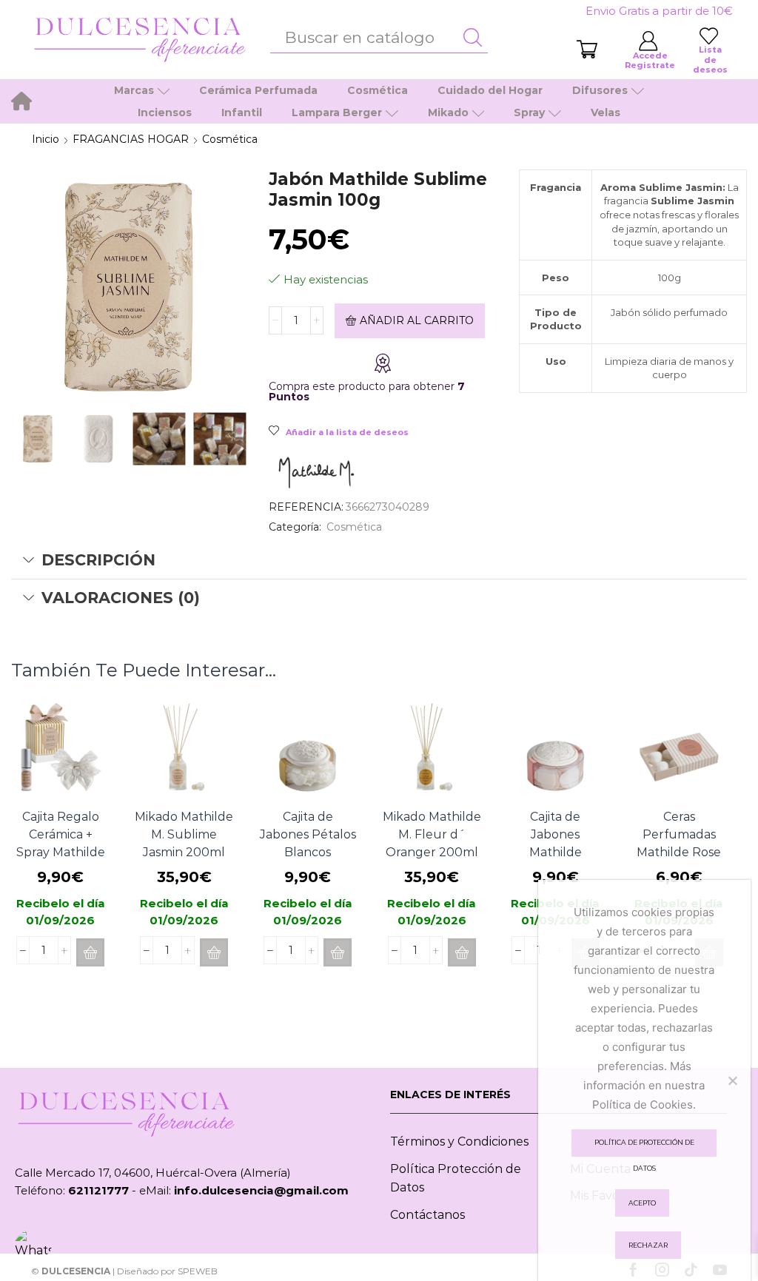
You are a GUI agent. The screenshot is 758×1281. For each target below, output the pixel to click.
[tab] (379, 560)
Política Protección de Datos (455, 1178)
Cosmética (377, 90)
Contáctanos (427, 1215)
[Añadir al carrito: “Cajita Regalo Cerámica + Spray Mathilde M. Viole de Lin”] (90, 952)
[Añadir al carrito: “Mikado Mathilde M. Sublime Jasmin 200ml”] (214, 952)
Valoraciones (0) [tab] (120, 597)
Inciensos (165, 112)
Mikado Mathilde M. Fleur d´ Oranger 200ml (431, 834)
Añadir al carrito (417, 320)
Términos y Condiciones (459, 1141)
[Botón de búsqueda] (473, 38)
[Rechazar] (732, 1080)
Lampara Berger (337, 112)
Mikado (448, 112)
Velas (605, 112)
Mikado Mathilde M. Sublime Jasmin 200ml (184, 834)
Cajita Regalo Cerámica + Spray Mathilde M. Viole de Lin (60, 843)
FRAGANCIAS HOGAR (131, 139)
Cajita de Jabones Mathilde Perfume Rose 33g (555, 852)
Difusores (600, 90)
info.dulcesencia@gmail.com (261, 1190)
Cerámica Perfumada (258, 90)
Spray (529, 112)
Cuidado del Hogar (490, 90)
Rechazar (648, 1245)
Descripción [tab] (98, 560)
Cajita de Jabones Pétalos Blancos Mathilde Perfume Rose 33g (308, 861)
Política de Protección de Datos (644, 1147)
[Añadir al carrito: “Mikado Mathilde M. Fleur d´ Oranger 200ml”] (462, 952)
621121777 (98, 1190)
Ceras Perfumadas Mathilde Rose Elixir (679, 843)
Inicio (45, 139)
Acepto (642, 1203)
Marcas (134, 90)
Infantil (241, 112)
